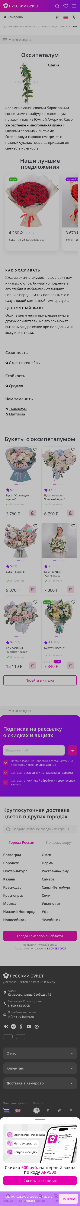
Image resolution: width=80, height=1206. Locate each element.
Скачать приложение (40, 1180)
